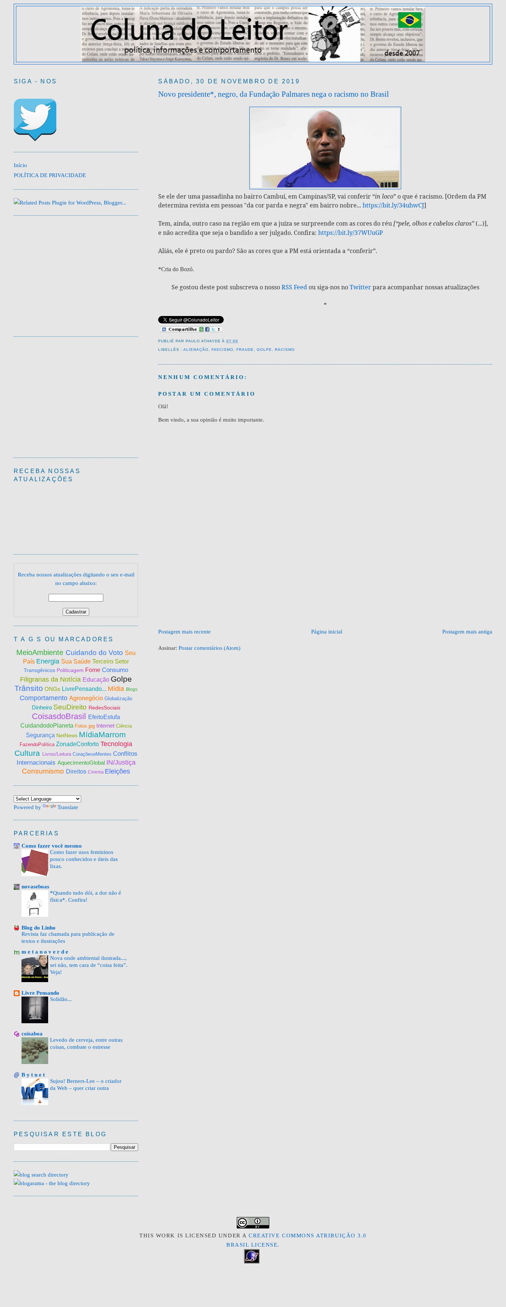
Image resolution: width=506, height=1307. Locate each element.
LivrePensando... (85, 689)
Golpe (264, 349)
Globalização (118, 698)
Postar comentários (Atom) (209, 648)
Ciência (124, 726)
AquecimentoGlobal (81, 762)
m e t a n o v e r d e (44, 951)
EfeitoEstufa (104, 717)
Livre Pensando (40, 993)
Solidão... (61, 999)
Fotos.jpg (85, 726)
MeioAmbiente (41, 652)
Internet (106, 725)
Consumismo (44, 771)
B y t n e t (33, 1074)
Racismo (285, 349)
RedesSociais (104, 708)
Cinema (96, 772)
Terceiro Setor (110, 661)
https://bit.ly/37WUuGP (350, 233)
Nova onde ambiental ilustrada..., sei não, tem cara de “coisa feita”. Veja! (88, 965)
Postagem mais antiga (467, 631)
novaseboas (35, 886)
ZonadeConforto (78, 744)
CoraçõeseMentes (93, 754)
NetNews (67, 735)
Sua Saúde (76, 661)
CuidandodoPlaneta (47, 725)
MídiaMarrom (102, 734)
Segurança (41, 735)
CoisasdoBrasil (60, 716)
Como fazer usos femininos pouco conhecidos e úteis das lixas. (84, 859)
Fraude (245, 349)
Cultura (28, 753)
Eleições (117, 771)
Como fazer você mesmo (51, 845)
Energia (48, 661)
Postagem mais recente (184, 631)
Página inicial (326, 631)
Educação (97, 679)
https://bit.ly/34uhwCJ (393, 205)
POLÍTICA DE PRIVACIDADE (50, 175)
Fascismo (223, 349)
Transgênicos (40, 670)
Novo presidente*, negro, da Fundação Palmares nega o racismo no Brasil (273, 94)
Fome (93, 670)
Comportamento (44, 698)
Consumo (115, 670)
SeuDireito (71, 707)
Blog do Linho (38, 927)
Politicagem (71, 670)
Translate (67, 807)
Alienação (196, 349)
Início (20, 165)
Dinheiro (42, 707)
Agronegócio (86, 698)
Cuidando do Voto (95, 652)
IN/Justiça (121, 762)
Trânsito (28, 688)
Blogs (131, 689)
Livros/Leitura (57, 754)
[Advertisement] (293, 604)
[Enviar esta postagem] (240, 341)
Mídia (117, 688)
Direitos (77, 771)
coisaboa (32, 1033)
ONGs (53, 689)
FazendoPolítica (38, 744)
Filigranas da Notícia (51, 679)
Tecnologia (116, 744)
